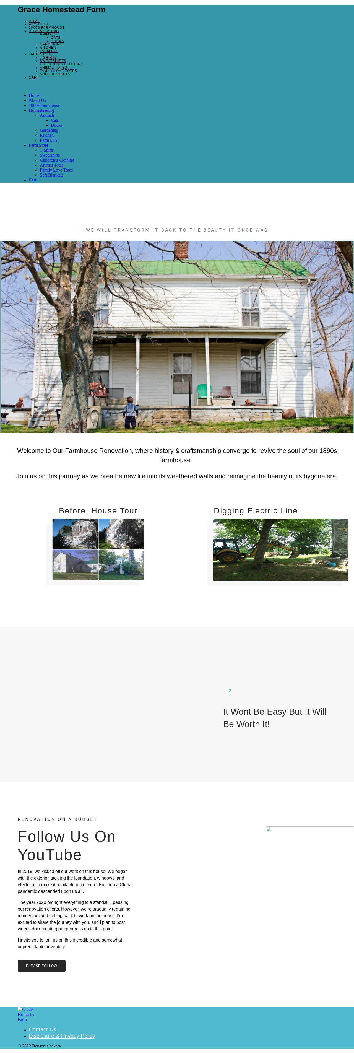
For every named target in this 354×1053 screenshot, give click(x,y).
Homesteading (44, 31)
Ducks (57, 41)
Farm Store (41, 54)
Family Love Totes (58, 71)
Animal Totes (53, 67)
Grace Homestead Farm (62, 9)
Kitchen (48, 48)
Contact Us (42, 1029)
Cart (34, 77)
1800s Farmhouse (47, 28)
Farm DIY (49, 51)
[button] (177, 86)
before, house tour (98, 510)
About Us (38, 24)
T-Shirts (48, 57)
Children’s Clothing (62, 64)
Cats (56, 38)
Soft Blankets (55, 74)
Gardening (51, 44)
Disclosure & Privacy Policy (62, 1036)
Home (34, 21)
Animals (48, 34)
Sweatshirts (53, 61)
